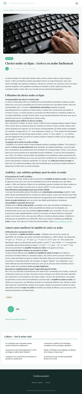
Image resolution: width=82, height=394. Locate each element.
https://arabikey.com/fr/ (63, 221)
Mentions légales (37, 382)
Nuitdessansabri (41, 375)
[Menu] (77, 3)
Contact (47, 382)
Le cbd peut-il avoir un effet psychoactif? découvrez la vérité (58, 358)
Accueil (5, 10)
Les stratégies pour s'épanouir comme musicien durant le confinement (19, 344)
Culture (11, 10)
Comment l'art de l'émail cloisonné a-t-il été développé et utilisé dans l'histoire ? (21, 351)
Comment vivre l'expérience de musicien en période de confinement (21, 358)
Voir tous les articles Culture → (16, 319)
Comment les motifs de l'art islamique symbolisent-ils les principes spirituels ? (58, 344)
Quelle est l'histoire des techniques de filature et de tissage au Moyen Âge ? (60, 351)
